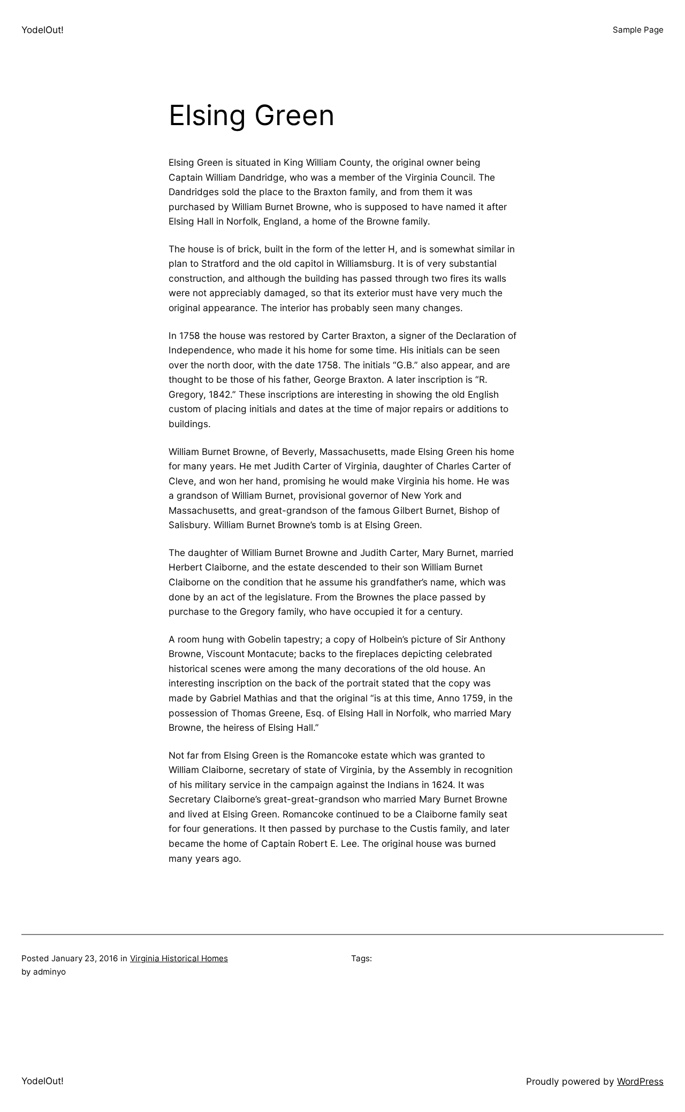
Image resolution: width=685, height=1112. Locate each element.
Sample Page (638, 30)
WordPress (640, 1081)
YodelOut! (42, 29)
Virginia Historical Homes (179, 958)
